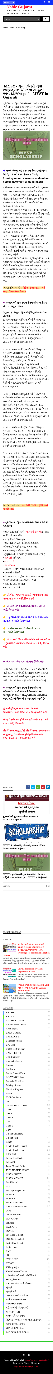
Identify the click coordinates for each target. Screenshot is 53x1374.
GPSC (9, 1109)
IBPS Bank (11, 1154)
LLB (8, 1186)
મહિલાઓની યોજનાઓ (17, 1307)
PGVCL (10, 1231)
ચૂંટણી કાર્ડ (11, 1291)
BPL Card (10, 1045)
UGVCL (10, 1263)
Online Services (13, 1214)
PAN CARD (12, 1218)
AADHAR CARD (15, 1020)
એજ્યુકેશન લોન (14, 1279)
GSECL (10, 1117)
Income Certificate (14, 1158)
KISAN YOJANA (14, 1178)
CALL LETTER (14, 1053)
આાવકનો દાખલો (33, 532)
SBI (8, 1255)
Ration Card (11, 1247)
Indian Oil (10, 1162)
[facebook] (44, 2)
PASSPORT (12, 1227)
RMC (8, 1251)
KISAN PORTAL (14, 1174)
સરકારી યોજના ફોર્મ (15, 1328)
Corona (9, 1065)
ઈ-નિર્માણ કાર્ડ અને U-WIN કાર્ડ (21, 1275)
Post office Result (14, 1243)
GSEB (9, 1113)
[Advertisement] (26, 58)
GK (7, 1101)
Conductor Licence (15, 1061)
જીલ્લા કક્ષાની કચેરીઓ (17, 1295)
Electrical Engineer (15, 1089)
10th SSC (10, 1012)
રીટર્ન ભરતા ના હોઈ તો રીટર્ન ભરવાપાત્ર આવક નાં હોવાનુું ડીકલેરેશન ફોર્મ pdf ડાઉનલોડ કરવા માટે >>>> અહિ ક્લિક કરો (26, 734)
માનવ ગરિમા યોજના (15, 1315)
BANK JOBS (12, 1036)
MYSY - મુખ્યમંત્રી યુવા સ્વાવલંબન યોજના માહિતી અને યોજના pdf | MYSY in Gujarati (25, 876)
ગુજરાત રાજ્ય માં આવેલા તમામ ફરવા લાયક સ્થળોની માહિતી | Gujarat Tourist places (33, 988)
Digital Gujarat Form (15, 1073)
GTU (8, 1130)
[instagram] (49, 2)
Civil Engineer (12, 1057)
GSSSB (9, 1125)
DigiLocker (11, 1069)
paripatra (10, 1223)
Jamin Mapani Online (16, 1166)
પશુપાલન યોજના (14, 1303)
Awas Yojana (12, 1028)
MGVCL (10, 1194)
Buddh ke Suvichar (15, 1049)
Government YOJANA (17, 1105)
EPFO (9, 1093)
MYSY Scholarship (15, 1202)
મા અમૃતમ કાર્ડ (13, 1312)
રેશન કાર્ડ (9, 561)
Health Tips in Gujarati (16, 1146)
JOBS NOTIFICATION (17, 1170)
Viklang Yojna (12, 1267)
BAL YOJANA (13, 1032)
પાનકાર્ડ (8, 557)
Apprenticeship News (16, 1024)
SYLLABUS (12, 1259)
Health (9, 1142)
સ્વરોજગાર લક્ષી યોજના (17, 1332)
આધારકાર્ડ (9, 565)
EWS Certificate (13, 1097)
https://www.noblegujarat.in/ (37, 1360)
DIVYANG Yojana (15, 1077)
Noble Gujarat (19, 7)
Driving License (13, 1085)
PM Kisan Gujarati (14, 1235)
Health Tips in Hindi (15, 1150)
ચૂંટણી (9, 1287)
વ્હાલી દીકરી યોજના (15, 1324)
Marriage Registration (16, 1190)
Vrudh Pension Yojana (16, 1271)
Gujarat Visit (12, 1138)
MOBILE (10, 1198)
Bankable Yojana (14, 1040)
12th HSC (10, 1016)
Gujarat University (14, 1133)
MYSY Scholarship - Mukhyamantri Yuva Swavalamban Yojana (24, 847)
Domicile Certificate (15, 1081)
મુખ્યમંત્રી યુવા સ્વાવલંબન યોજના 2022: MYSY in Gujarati (22, 818)
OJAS (9, 1210)
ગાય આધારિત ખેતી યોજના (19, 1283)
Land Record (12, 1182)
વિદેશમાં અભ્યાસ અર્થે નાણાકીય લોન (24, 1320)
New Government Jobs (16, 1206)
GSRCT (10, 1121)
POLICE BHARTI (15, 1239)
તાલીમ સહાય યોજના (16, 1299)
